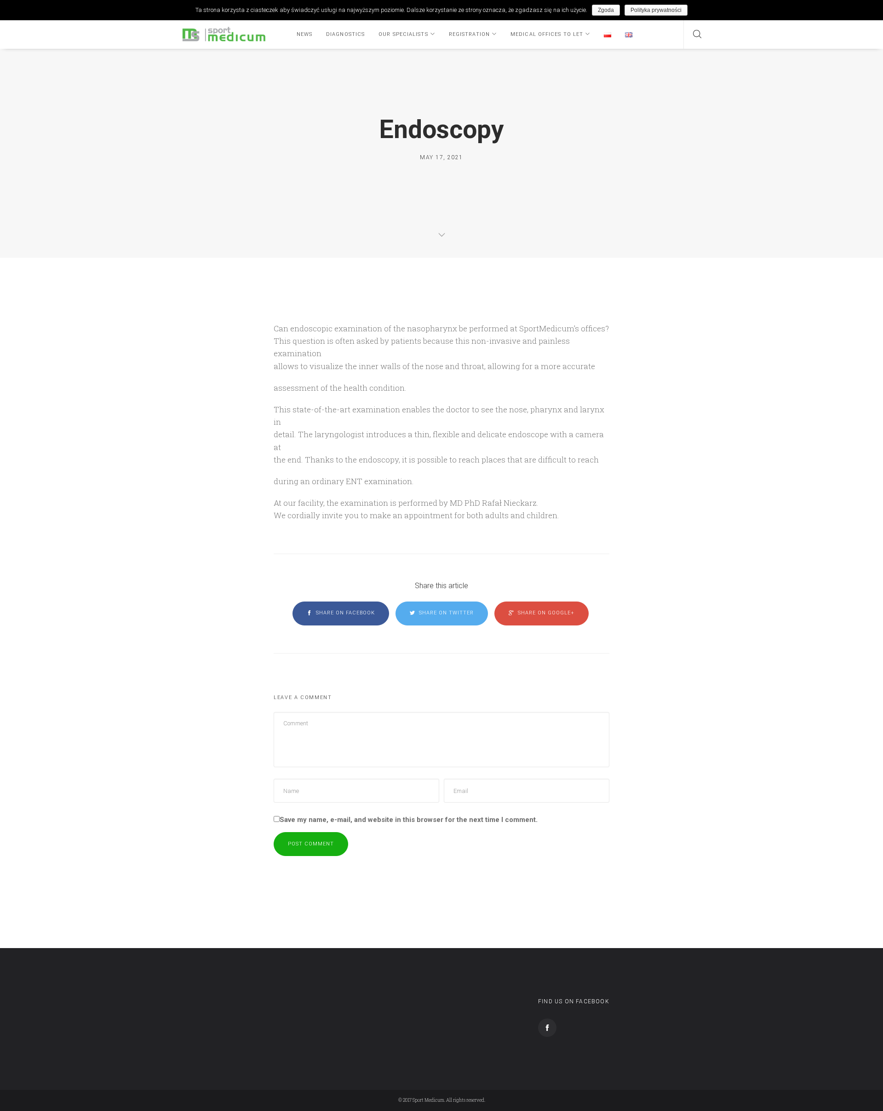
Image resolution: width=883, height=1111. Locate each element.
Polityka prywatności (656, 10)
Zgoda (606, 10)
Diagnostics (345, 34)
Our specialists (403, 34)
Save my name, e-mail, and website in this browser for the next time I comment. (409, 820)
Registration (469, 34)
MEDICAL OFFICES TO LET (546, 34)
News (304, 34)
